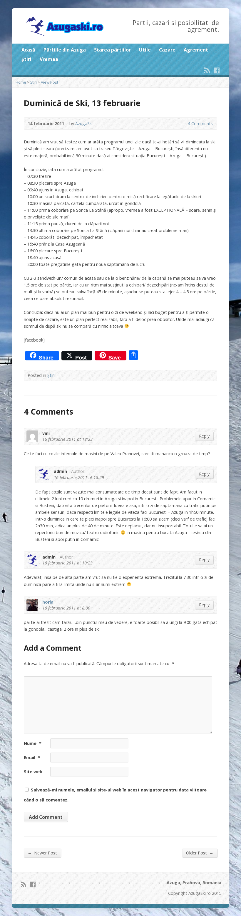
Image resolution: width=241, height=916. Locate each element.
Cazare (167, 50)
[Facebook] (217, 70)
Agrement (196, 50)
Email (32, 757)
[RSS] (207, 70)
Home (21, 82)
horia (47, 602)
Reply (204, 436)
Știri (26, 59)
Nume (32, 743)
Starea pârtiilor (112, 50)
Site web (33, 771)
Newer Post (42, 853)
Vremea (49, 59)
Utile (145, 50)
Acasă (28, 50)
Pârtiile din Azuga (64, 50)
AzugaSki (84, 123)
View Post (49, 82)
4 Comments (183, 123)
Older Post (199, 853)
